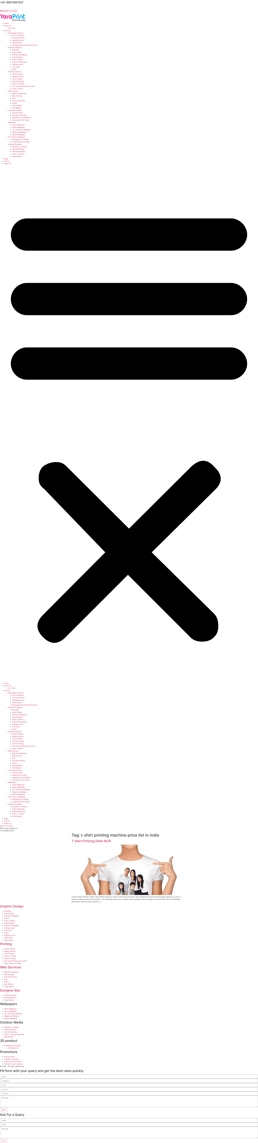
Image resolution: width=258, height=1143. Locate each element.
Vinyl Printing (17, 79)
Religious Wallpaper (19, 132)
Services (7, 31)
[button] (129, 423)
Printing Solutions (14, 72)
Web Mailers (16, 108)
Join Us (7, 161)
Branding (15, 50)
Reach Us (7, 164)
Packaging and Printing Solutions (24, 45)
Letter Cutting (17, 89)
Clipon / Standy (18, 154)
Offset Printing (17, 74)
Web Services (13, 91)
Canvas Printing (18, 81)
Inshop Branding (18, 149)
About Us (7, 26)
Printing (6, 944)
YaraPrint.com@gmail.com (16, 7)
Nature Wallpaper (18, 135)
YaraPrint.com (30, 1066)
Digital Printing (17, 76)
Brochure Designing (19, 55)
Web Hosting (17, 96)
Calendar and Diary (19, 115)
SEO (13, 98)
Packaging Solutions (16, 33)
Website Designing (19, 93)
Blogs (6, 159)
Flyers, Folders (17, 60)
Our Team (11, 28)
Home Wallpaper (18, 125)
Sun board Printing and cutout (23, 86)
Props (14, 69)
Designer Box (10, 990)
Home (6, 23)
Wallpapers (12, 122)
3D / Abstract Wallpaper (21, 130)
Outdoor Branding (15, 144)
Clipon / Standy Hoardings (14, 1034)
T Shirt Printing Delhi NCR (91, 841)
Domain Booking (18, 101)
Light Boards (17, 156)
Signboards (8, 938)
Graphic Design (11, 906)
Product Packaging (19, 62)
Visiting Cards (17, 64)
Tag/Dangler (8, 940)
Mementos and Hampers (21, 118)
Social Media (17, 106)
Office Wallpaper (18, 127)
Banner (6, 918)
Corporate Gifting (15, 110)
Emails (14, 103)
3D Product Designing (16, 137)
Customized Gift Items (20, 120)
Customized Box (18, 38)
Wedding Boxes (18, 40)
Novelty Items (17, 113)
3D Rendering (13, 1048)
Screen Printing (18, 84)
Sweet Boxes (17, 43)
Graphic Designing (15, 47)
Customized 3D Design (21, 142)
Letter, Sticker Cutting (12, 963)
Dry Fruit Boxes (18, 35)
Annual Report (17, 57)
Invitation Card (9, 935)
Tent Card (16, 67)
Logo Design (17, 52)
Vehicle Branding (18, 151)
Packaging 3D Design (20, 139)
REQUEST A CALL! (9, 11)
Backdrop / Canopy (19, 147)
